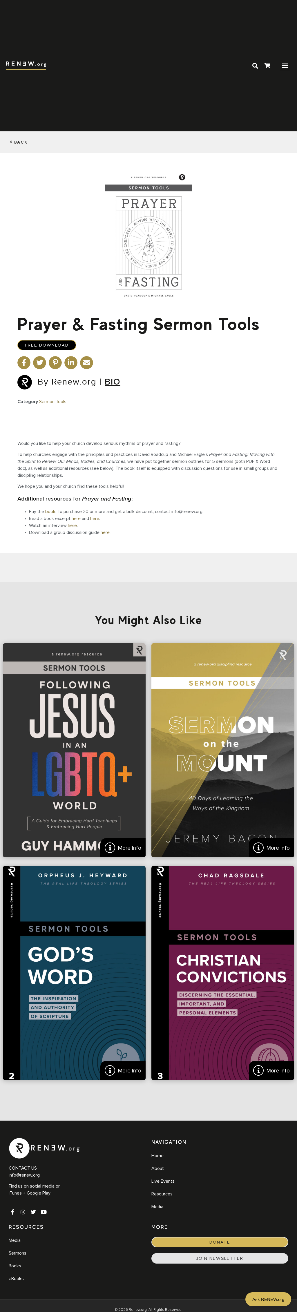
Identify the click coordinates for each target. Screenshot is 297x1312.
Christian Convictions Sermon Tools (222, 973)
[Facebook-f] (12, 1212)
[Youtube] (44, 1212)
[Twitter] (33, 1212)
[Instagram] (23, 1212)
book (50, 511)
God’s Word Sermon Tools (74, 973)
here (76, 518)
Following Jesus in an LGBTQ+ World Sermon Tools (74, 750)
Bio (112, 382)
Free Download (47, 345)
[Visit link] (267, 66)
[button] (285, 65)
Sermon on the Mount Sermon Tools (222, 750)
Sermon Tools (52, 401)
